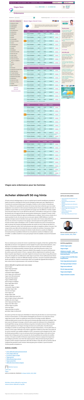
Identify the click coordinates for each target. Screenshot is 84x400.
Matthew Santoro (13, 367)
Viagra (6, 371)
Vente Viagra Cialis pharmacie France (69, 213)
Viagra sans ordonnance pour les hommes (25, 185)
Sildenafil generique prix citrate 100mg (70, 207)
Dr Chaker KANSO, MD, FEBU (28, 373)
